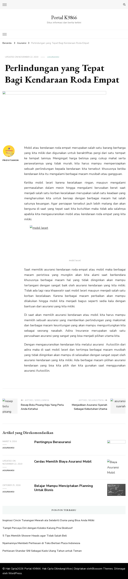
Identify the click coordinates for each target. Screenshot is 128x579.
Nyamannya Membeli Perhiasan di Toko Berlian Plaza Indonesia (41, 543)
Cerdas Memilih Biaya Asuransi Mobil (63, 461)
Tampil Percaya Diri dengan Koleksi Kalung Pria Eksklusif (37, 528)
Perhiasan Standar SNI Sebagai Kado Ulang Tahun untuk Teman (42, 551)
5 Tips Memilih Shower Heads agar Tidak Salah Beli (34, 536)
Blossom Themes (102, 569)
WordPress (15, 573)
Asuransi (53, 57)
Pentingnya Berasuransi (52, 442)
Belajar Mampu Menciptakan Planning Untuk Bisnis (63, 488)
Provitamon (8, 160)
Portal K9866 (64, 17)
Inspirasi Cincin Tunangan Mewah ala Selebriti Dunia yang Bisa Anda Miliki (48, 520)
